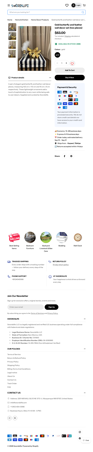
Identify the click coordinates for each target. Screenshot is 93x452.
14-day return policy (61, 265)
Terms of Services (37, 313)
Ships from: (69, 143)
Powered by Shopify (30, 446)
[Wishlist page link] (67, 5)
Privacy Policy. (52, 313)
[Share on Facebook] (64, 156)
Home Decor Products (40, 20)
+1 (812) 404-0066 (17, 407)
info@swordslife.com (18, 403)
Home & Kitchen (21, 20)
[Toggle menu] (8, 5)
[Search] (82, 12)
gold (57, 55)
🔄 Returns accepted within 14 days (69, 146)
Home (9, 20)
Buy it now (69, 77)
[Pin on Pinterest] (71, 156)
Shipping (67, 36)
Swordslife (17, 446)
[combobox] (46, 12)
